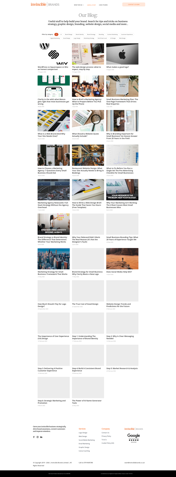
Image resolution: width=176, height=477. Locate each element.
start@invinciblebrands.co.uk (134, 463)
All (56, 34)
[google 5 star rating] (134, 434)
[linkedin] (41, 437)
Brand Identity (80, 34)
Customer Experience (127, 34)
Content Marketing (112, 34)
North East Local (102, 38)
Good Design (66, 38)
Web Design (122, 38)
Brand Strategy (91, 34)
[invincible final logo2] (45, 3)
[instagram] (37, 437)
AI (61, 34)
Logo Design (77, 38)
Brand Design (68, 34)
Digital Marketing (55, 38)
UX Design (113, 38)
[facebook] (34, 437)
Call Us (86, 463)
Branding (101, 34)
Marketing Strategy (89, 38)
